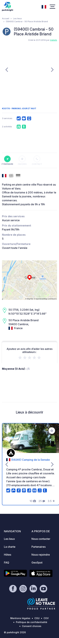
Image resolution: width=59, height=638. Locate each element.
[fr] (44, 6)
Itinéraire (7, 164)
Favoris (22, 164)
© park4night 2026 (15, 632)
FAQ (6, 562)
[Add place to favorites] (52, 430)
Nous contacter (40, 538)
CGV (46, 618)
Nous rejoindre (40, 554)
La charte (9, 546)
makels (53, 40)
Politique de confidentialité (31, 622)
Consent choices (31, 626)
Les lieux (17, 18)
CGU (36, 618)
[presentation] (6, 69)
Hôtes (7, 554)
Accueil (5, 18)
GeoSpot (36, 562)
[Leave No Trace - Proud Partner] (41, 604)
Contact (37, 164)
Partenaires (38, 546)
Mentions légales (20, 618)
